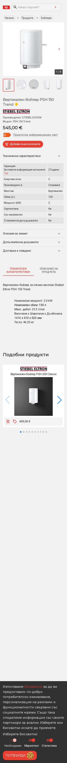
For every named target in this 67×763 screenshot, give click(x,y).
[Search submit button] (55, 7)
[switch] (33, 740)
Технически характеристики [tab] (18, 270)
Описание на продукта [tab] (49, 270)
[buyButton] (8, 421)
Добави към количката (25, 144)
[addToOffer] (15, 421)
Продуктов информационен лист (35, 135)
